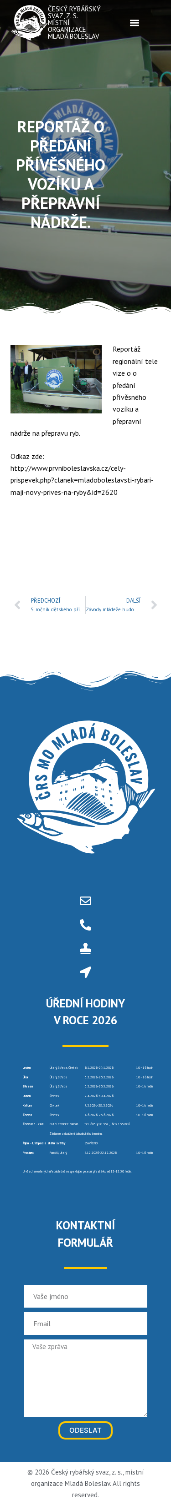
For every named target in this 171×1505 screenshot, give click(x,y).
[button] (134, 22)
